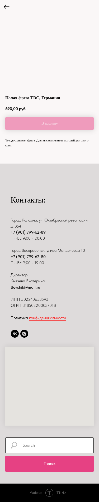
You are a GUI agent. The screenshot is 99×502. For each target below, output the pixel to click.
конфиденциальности (47, 317)
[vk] (15, 334)
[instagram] (24, 334)
